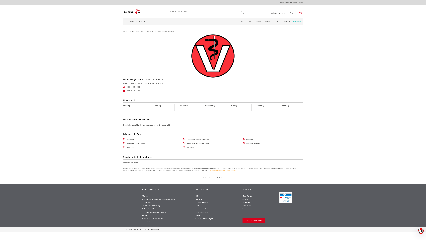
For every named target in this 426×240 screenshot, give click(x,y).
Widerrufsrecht (148, 209)
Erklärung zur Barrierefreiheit (154, 212)
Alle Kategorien (137, 21)
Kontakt (198, 205)
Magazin (297, 21)
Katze (267, 21)
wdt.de (160, 218)
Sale (250, 21)
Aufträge (246, 199)
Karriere (145, 215)
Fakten (198, 215)
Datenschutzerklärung (151, 205)
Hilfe (197, 196)
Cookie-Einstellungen (204, 218)
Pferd (276, 21)
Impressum (146, 202)
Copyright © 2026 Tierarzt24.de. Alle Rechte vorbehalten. (142, 229)
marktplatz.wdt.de (149, 218)
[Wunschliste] (291, 13)
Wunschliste (247, 209)
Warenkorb (247, 205)
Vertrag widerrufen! (254, 220)
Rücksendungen (201, 212)
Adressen (246, 202)
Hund (258, 21)
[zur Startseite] (132, 11)
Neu (243, 21)
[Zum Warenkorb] (300, 13)
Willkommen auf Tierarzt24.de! (291, 3)
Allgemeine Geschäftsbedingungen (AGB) (158, 199)
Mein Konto (247, 196)
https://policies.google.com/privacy (223, 171)
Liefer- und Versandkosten (206, 209)
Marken (286, 21)
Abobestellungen (202, 202)
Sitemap (145, 196)
